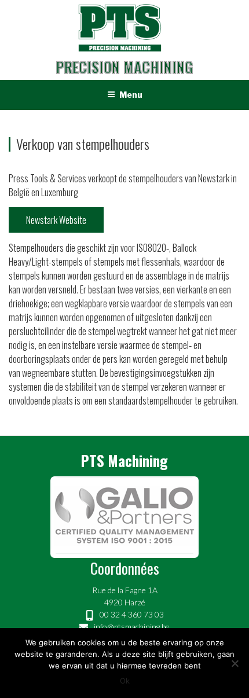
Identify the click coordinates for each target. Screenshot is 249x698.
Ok (125, 680)
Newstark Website (56, 220)
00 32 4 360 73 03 (132, 614)
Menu (130, 95)
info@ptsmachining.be (132, 626)
